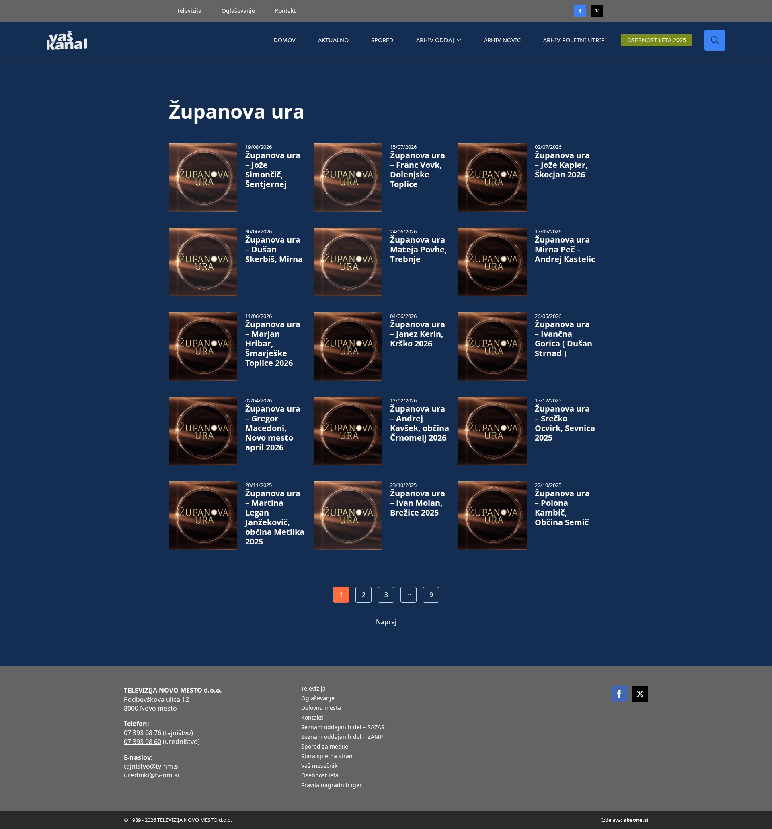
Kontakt (285, 10)
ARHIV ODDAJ (435, 40)
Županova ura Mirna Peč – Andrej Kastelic (565, 249)
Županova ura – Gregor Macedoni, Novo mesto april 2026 (272, 428)
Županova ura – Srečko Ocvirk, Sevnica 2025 (565, 423)
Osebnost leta (320, 776)
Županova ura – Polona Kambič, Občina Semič (562, 508)
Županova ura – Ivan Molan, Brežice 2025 (417, 503)
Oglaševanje (238, 10)
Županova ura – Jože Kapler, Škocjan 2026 (562, 165)
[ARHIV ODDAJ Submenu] (461, 40)
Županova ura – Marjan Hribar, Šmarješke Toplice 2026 (272, 344)
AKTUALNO (333, 40)
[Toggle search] (714, 40)
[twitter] (597, 11)
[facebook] (619, 694)
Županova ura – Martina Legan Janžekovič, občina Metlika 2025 (274, 517)
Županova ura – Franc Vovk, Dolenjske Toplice (417, 170)
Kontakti (312, 718)
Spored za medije (324, 747)
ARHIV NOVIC (502, 40)
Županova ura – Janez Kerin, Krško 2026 (417, 334)
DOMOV (284, 40)
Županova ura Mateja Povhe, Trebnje (418, 249)
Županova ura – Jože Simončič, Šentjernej (272, 170)
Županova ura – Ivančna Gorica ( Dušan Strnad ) (563, 339)
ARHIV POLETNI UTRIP (574, 40)
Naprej (386, 621)
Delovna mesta (321, 708)
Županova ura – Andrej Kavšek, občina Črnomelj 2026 (419, 423)
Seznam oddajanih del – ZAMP (342, 737)
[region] (104, 766)
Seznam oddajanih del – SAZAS (342, 727)
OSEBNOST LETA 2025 (656, 40)
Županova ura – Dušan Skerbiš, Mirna (274, 249)
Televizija (189, 10)
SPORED (382, 40)
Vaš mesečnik (319, 766)
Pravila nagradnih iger (331, 785)
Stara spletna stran (327, 756)
